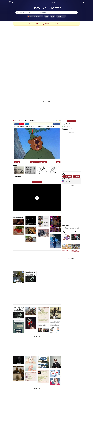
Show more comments (37, 182)
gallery (34, 126)
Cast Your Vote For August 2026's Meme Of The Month (46, 24)
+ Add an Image (71, 121)
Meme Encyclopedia (52, 2)
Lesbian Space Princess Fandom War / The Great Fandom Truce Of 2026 (75, 252)
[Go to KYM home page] (11, 2)
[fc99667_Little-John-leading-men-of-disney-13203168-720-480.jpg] (37, 143)
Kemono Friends (65, 250)
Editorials (68, 2)
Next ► (58, 162)
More (75, 2)
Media (62, 2)
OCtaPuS (67, 180)
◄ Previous (16, 162)
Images (46, 16)
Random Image (42, 162)
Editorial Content (61, 16)
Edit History (76, 176)
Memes (52, 16)
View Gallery (34, 162)
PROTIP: (15, 126)
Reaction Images (18, 120)
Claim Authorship (67, 176)
